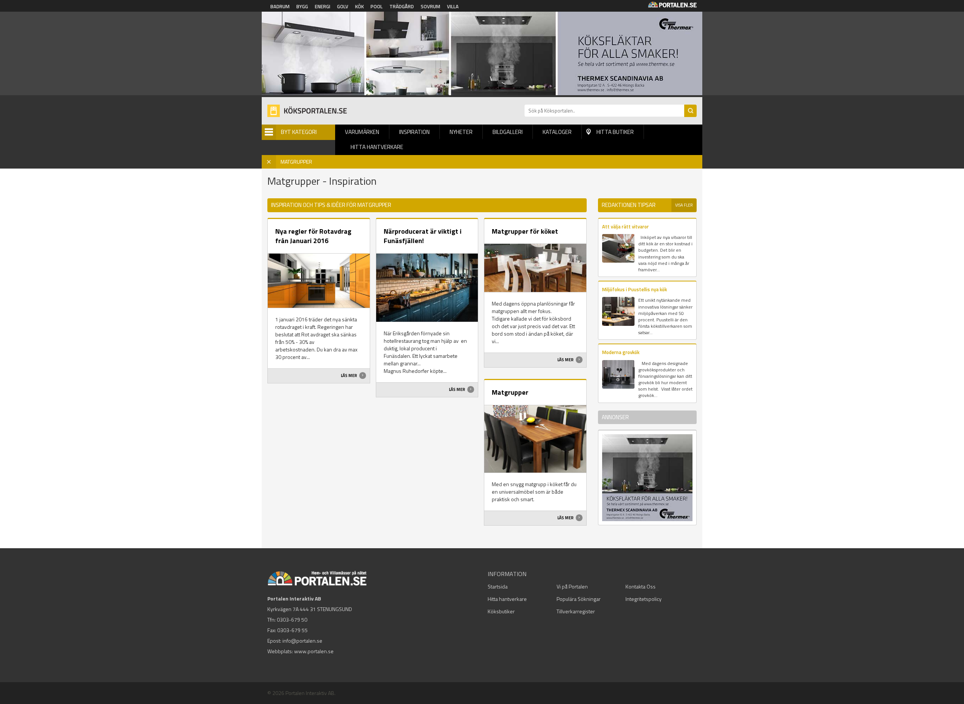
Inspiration (414, 132)
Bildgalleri (508, 132)
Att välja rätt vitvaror (625, 226)
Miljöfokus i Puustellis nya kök (634, 289)
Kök (359, 6)
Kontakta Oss (640, 586)
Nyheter (461, 132)
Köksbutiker (501, 611)
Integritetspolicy (643, 599)
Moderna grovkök (620, 352)
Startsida (498, 586)
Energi (322, 6)
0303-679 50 (292, 619)
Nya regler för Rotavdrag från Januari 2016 (313, 236)
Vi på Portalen (572, 586)
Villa (453, 6)
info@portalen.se (302, 641)
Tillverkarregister (576, 611)
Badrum (280, 6)
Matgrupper (510, 392)
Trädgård (401, 6)
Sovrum (430, 6)
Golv (342, 6)
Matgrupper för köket (525, 231)
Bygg (302, 6)
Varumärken (362, 132)
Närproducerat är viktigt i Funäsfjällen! (423, 236)
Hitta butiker (615, 132)
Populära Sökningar (579, 599)
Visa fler (684, 205)
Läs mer (349, 376)
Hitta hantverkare (377, 147)
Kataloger (557, 132)
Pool (377, 6)
